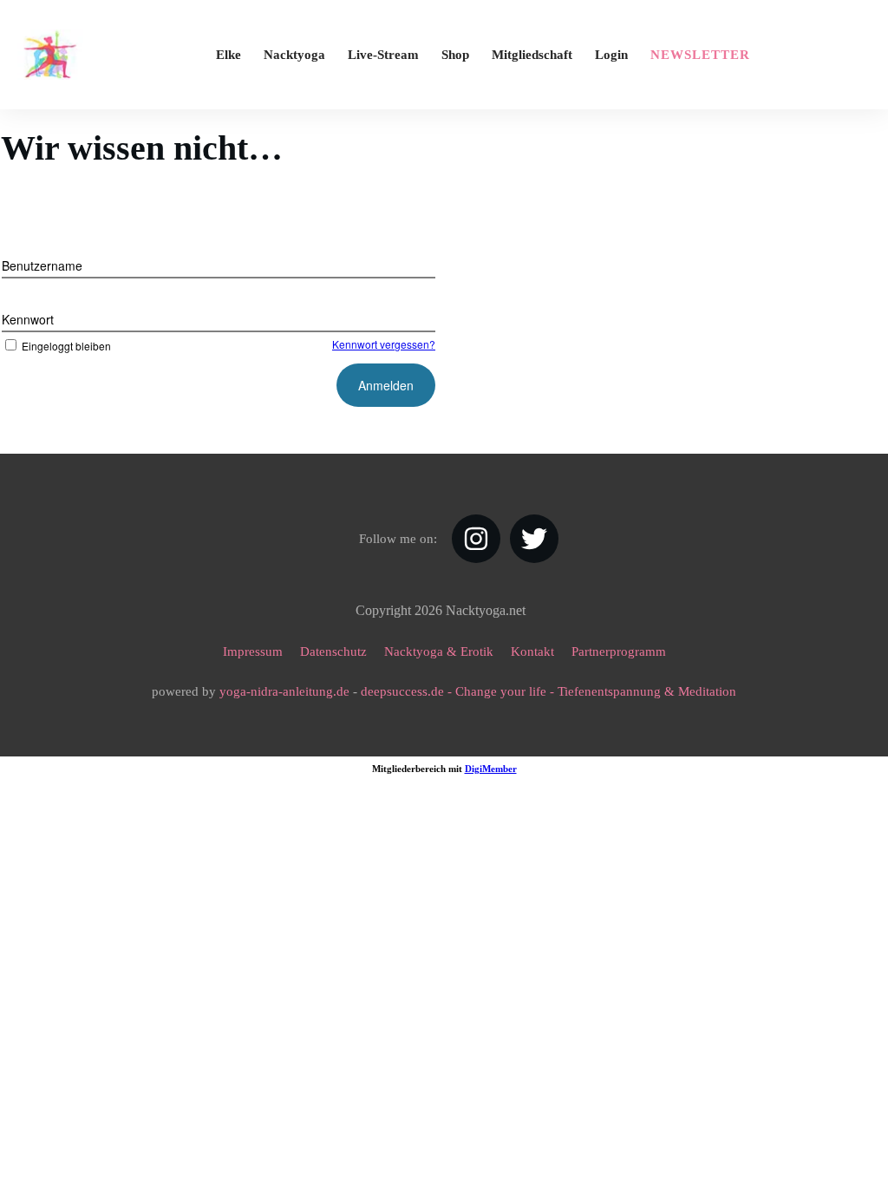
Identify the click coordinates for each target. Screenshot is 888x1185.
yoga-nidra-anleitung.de (284, 691)
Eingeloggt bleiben (66, 345)
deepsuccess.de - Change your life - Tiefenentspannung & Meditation (548, 691)
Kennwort (28, 319)
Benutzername (42, 265)
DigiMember (491, 768)
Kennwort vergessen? (383, 344)
